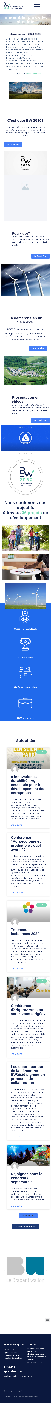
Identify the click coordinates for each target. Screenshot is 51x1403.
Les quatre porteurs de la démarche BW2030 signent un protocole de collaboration (28, 1075)
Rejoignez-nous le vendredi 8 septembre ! (26, 1178)
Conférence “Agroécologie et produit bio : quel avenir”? (26, 843)
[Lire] (25, 438)
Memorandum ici (34, 73)
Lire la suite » (17, 825)
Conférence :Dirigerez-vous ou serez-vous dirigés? (28, 1010)
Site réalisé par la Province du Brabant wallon (21, 1396)
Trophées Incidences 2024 (25, 932)
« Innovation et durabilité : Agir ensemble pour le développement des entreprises (28, 785)
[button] (37, 6)
